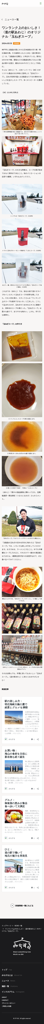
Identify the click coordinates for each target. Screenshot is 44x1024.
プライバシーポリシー (8, 1003)
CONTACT (5, 1000)
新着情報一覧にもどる (24, 905)
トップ (7, 970)
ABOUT (4, 997)
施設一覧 (10, 986)
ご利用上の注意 (6, 1006)
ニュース (8, 981)
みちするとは (12, 975)
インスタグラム (13, 992)
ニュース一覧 (12, 19)
